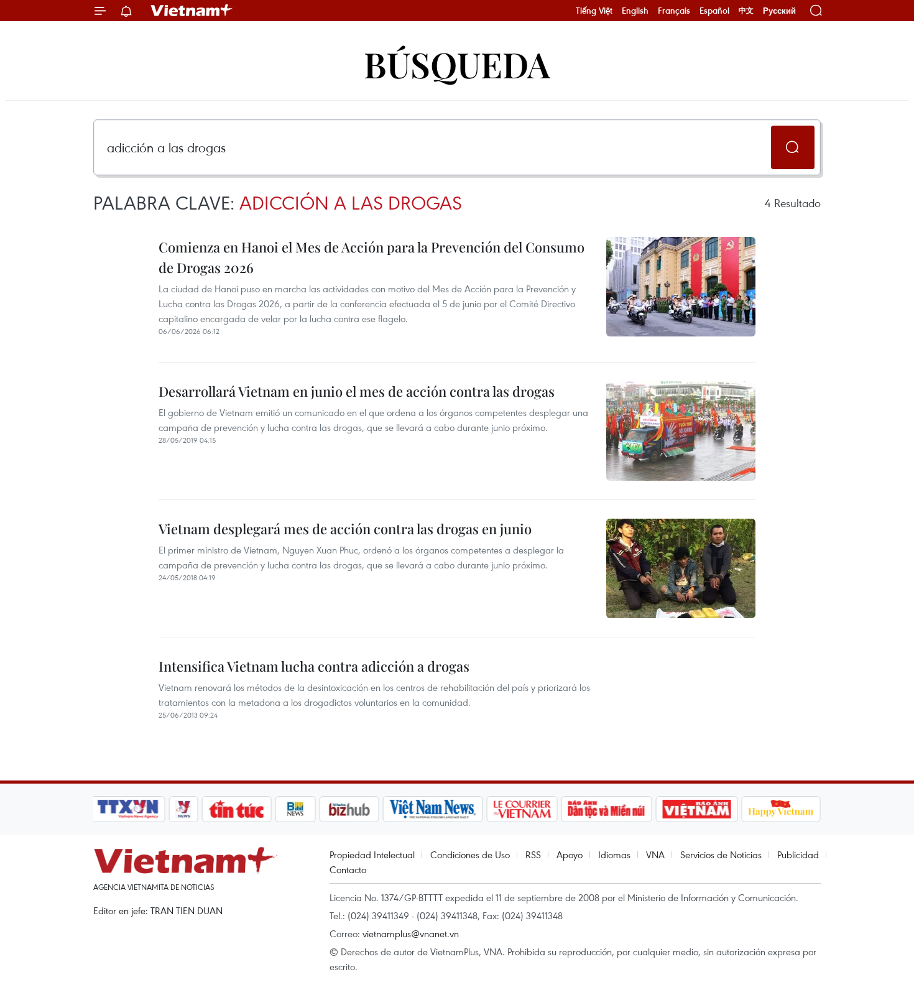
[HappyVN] (781, 809)
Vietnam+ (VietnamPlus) (192, 10)
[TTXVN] (128, 809)
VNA (655, 854)
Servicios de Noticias (721, 854)
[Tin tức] (237, 809)
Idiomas (614, 854)
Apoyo (569, 854)
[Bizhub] (349, 809)
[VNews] (183, 809)
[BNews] (295, 809)
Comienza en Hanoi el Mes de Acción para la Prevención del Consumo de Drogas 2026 (371, 257)
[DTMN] (606, 809)
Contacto (348, 869)
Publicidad (798, 854)
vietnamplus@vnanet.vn (410, 933)
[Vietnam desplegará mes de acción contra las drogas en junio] (680, 568)
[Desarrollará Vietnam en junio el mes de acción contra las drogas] (680, 431)
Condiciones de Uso (470, 854)
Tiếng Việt (594, 10)
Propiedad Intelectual (372, 854)
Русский (779, 11)
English (635, 10)
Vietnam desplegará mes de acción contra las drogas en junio (345, 528)
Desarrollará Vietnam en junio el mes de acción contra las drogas (357, 391)
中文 (746, 10)
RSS (533, 854)
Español (714, 10)
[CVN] (521, 809)
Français (674, 10)
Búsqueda (457, 63)
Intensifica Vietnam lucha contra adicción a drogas (314, 666)
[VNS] (432, 809)
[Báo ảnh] (696, 809)
